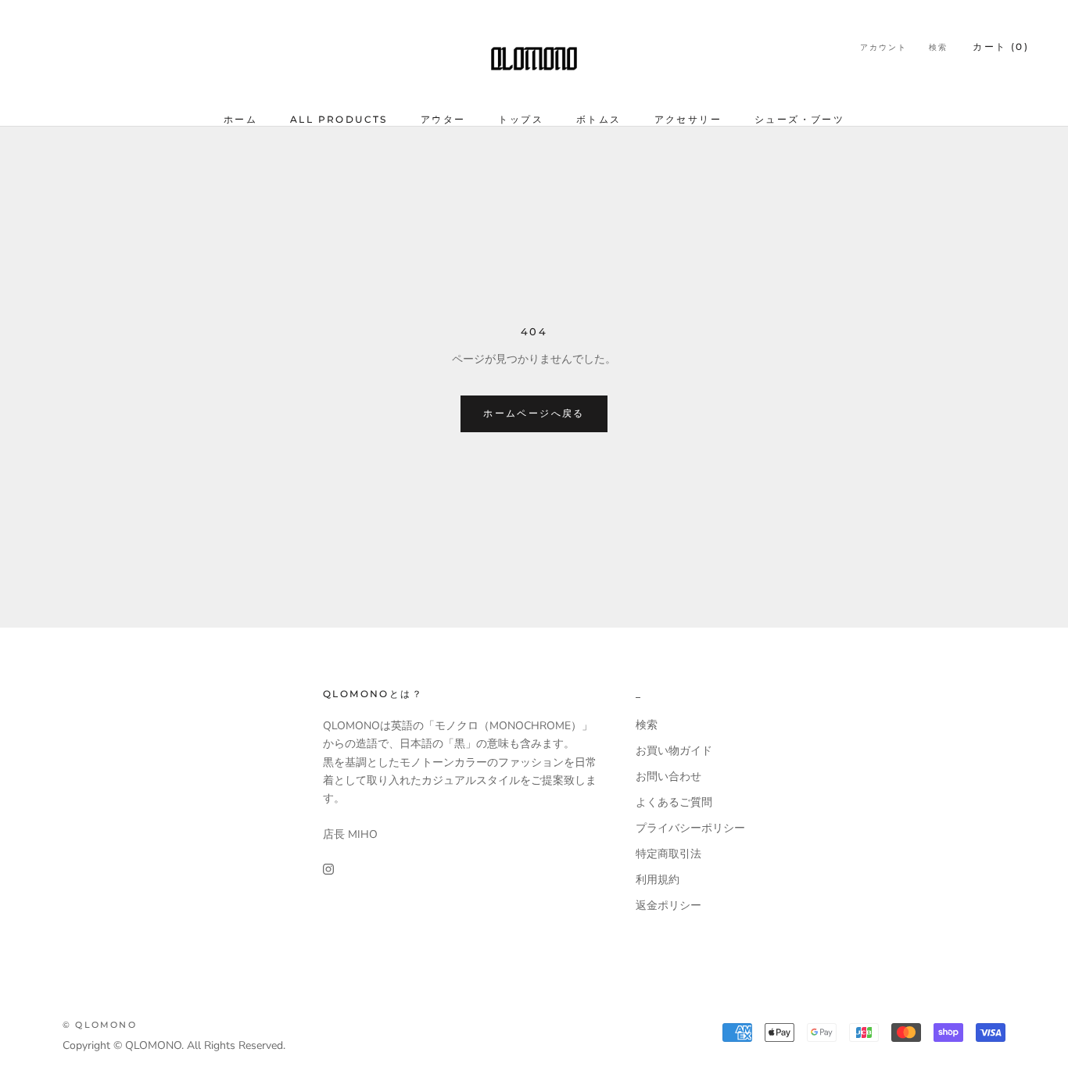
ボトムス (599, 119)
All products (339, 119)
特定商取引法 (668, 853)
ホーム (240, 119)
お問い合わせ (668, 776)
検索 (938, 47)
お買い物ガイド (674, 750)
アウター (443, 119)
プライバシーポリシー (690, 828)
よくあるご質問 (674, 802)
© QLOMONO (100, 1024)
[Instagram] (328, 868)
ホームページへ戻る (534, 413)
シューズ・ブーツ (799, 119)
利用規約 (657, 879)
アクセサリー (688, 119)
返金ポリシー (668, 905)
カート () (1001, 46)
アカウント (883, 47)
